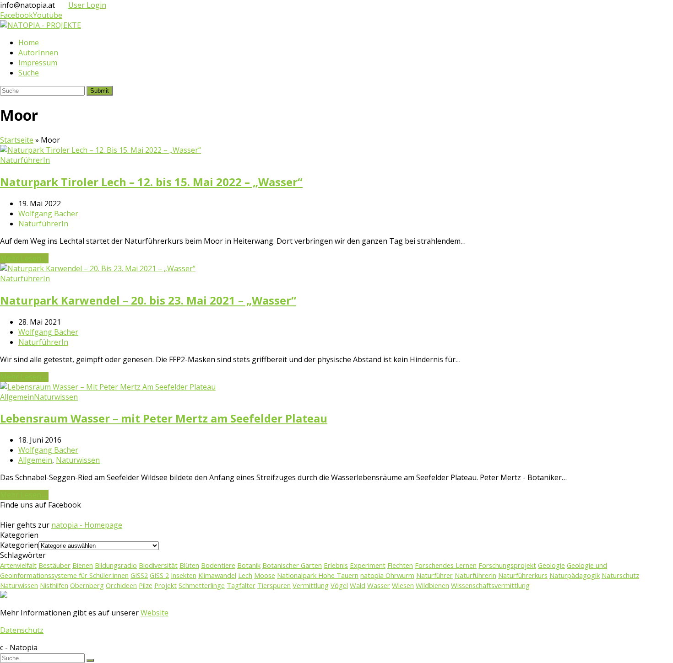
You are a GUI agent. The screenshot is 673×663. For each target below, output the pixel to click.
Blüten (189, 565)
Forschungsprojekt (507, 565)
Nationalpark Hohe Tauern (317, 575)
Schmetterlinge (202, 585)
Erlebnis (336, 565)
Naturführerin (475, 575)
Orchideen (121, 585)
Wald (357, 585)
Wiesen (403, 585)
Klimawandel (217, 575)
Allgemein (17, 397)
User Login (87, 5)
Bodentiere (218, 565)
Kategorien (19, 545)
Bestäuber (54, 565)
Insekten (183, 575)
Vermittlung (311, 585)
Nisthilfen (54, 585)
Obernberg (87, 585)
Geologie (551, 565)
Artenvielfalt (18, 565)
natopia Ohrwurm (387, 575)
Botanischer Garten (292, 565)
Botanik (249, 565)
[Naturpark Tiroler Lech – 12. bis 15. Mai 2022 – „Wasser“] (100, 150)
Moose (264, 575)
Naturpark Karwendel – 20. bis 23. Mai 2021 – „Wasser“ (148, 300)
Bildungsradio (116, 565)
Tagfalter (241, 585)
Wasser (378, 585)
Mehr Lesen (24, 258)
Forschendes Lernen (446, 565)
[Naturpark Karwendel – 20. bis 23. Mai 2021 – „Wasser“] (97, 268)
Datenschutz (21, 630)
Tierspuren (274, 585)
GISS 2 (159, 575)
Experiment (367, 565)
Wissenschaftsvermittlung (490, 585)
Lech (245, 575)
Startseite (16, 140)
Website (154, 613)
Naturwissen (56, 397)
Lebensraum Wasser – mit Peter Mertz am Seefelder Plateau (163, 418)
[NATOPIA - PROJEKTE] (40, 25)
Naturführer (434, 575)
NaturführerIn (25, 160)
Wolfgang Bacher (48, 214)
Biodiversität (158, 565)
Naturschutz (620, 575)
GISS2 (139, 575)
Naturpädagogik (574, 575)
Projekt (165, 585)
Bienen (82, 565)
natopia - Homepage (86, 525)
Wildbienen (432, 585)
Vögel (339, 585)
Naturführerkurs (523, 575)
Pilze (145, 585)
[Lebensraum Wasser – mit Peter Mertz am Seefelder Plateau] (108, 387)
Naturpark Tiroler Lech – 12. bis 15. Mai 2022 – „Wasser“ (151, 181)
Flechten (400, 565)
